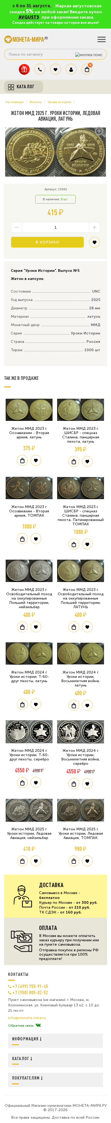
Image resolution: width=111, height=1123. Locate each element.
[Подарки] (24, 69)
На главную (14, 102)
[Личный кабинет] (71, 69)
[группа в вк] (38, 1025)
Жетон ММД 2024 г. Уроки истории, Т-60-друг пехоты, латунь (29, 676)
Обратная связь (20, 1025)
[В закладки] (94, 244)
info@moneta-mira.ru (27, 1018)
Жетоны (35, 102)
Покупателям (26, 1077)
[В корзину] (22, 460)
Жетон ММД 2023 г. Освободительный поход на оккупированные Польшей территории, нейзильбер (29, 598)
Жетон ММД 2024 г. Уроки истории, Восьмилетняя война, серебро (80, 757)
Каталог (21, 1058)
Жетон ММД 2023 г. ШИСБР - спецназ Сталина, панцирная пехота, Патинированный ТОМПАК (81, 515)
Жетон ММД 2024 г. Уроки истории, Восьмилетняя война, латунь (80, 679)
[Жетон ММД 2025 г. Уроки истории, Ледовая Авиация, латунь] (55, 152)
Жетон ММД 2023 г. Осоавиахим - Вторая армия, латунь (29, 432)
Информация (26, 1038)
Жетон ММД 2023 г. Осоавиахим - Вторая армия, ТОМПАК (29, 511)
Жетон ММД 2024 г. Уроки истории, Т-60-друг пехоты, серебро (29, 755)
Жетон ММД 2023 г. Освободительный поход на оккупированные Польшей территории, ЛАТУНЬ (81, 598)
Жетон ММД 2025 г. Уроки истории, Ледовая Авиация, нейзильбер (29, 833)
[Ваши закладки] (55, 69)
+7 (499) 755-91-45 (30, 986)
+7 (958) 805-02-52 (30, 992)
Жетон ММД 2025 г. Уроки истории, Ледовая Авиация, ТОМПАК (80, 833)
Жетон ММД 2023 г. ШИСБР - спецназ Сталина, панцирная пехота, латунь (80, 435)
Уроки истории (59, 102)
